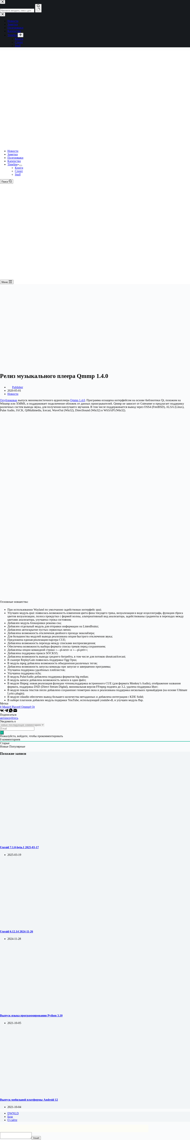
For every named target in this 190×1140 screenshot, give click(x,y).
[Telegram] (6, 711)
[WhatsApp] (11, 711)
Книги (19, 167)
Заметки (12, 154)
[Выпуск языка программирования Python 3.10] (71, 1008)
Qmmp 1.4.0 (77, 400)
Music (4, 706)
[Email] (15, 711)
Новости (12, 151)
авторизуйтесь (9, 718)
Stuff (18, 174)
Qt (32, 706)
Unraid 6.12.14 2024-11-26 (16, 931)
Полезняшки (15, 157)
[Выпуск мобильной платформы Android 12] (71, 1092)
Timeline (12, 164)
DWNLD (13, 1113)
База (10, 1116)
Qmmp (24, 706)
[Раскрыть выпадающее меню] (20, 165)
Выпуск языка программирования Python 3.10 (31, 1015)
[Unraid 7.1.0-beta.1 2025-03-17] (71, 840)
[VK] (2, 711)
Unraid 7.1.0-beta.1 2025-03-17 (19, 847)
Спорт (19, 171)
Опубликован (8, 400)
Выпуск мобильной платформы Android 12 (29, 1099)
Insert (36, 1138)
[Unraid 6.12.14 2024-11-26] (71, 924)
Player (14, 706)
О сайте (12, 1120)
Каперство (14, 161)
